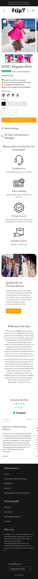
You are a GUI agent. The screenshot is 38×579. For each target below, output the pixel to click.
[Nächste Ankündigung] (34, 3)
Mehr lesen (13, 311)
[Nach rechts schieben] (35, 59)
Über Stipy (8, 512)
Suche (6, 474)
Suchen (7, 521)
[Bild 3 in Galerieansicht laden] (28, 58)
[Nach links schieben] (2, 59)
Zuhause (7, 507)
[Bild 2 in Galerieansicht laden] (19, 58)
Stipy (21, 575)
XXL (24, 103)
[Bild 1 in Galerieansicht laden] (9, 58)
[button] (4, 11)
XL (18, 103)
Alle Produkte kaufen (12, 517)
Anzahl (4, 108)
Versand (7, 488)
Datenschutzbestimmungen (15, 479)
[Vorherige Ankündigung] (4, 3)
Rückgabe (8, 483)
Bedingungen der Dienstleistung (17, 493)
